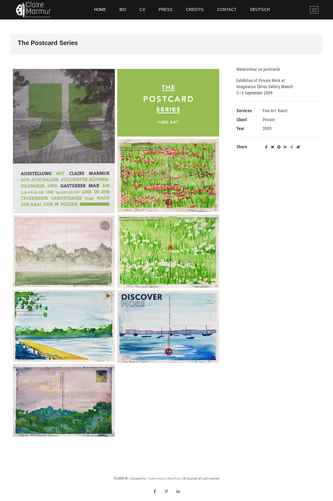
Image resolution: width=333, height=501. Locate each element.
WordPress (174, 478)
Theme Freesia (156, 478)
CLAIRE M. (121, 478)
